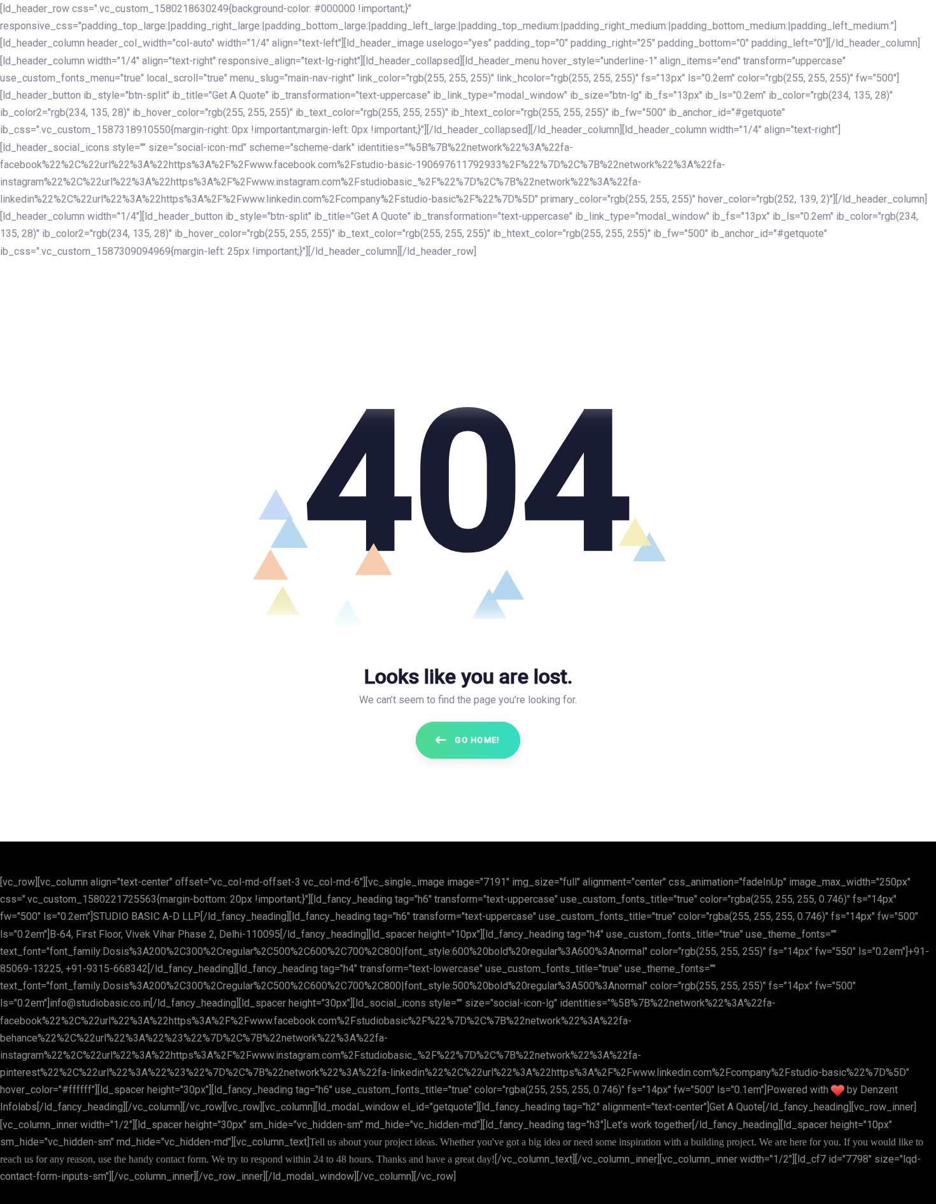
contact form (181, 1159)
